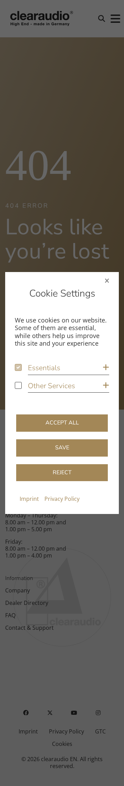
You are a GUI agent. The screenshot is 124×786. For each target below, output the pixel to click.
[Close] (107, 280)
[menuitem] (29, 498)
